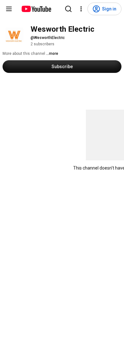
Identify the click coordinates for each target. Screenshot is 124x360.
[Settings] (81, 9)
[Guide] (9, 9)
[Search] (68, 9)
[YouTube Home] (36, 9)
